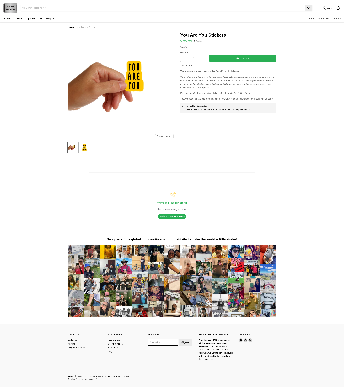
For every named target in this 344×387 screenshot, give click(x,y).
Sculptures (72, 340)
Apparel (31, 18)
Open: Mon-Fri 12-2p (113, 376)
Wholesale (323, 18)
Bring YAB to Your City (78, 348)
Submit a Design (115, 344)
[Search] (308, 8)
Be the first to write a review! (172, 216)
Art (40, 18)
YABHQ (71, 376)
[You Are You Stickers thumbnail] (73, 147)
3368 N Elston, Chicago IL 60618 (90, 376)
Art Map (71, 344)
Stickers (7, 18)
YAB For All (113, 348)
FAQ (110, 351)
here (251, 93)
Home (71, 27)
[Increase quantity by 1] (203, 58)
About (311, 18)
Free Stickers (114, 340)
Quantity (184, 52)
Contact (337, 18)
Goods (19, 18)
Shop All (50, 18)
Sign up (185, 342)
